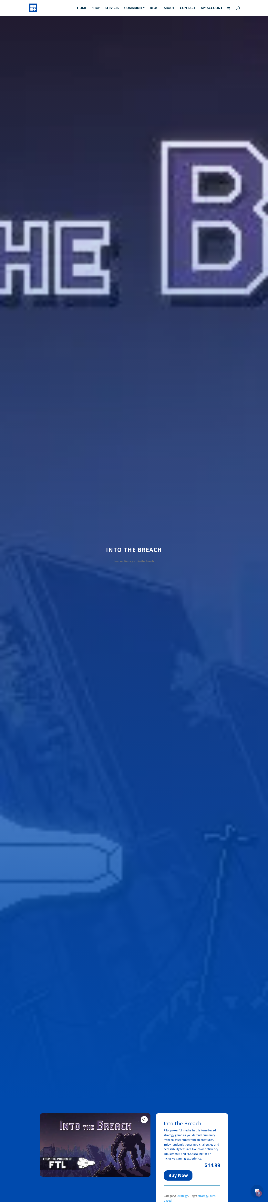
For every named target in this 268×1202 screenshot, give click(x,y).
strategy (203, 1196)
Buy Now (178, 1175)
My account (212, 8)
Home (82, 8)
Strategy (129, 561)
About (169, 8)
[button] (144, 1119)
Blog (154, 8)
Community (134, 8)
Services (112, 8)
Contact (188, 8)
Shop (96, 8)
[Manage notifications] (259, 1193)
